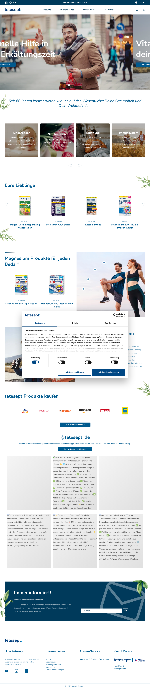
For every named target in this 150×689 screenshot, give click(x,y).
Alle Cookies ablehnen (75, 372)
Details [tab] (75, 323)
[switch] (61, 362)
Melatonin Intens (58, 224)
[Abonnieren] (125, 611)
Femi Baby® (119, 666)
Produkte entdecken (17, 64)
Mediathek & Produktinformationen (94, 659)
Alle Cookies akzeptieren (108, 372)
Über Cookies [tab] (110, 323)
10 (93, 85)
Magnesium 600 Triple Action (125, 226)
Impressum (50, 667)
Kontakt (142, 2)
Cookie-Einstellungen (55, 669)
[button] (47, 9)
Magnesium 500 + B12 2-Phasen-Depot (91, 226)
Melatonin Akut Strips (25, 224)
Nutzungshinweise (53, 664)
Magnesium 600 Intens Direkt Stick (57, 305)
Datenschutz (51, 662)
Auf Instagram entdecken (75, 449)
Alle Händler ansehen (75, 424)
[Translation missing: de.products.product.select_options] (104, 262)
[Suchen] (138, 10)
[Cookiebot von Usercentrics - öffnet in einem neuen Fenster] (115, 315)
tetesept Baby (120, 668)
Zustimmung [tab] (40, 323)
